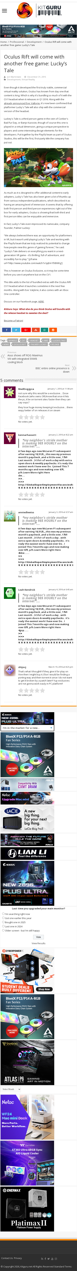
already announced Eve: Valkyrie (22, 103)
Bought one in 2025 (15, 922)
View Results (38, 943)
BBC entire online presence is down (52, 368)
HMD (46, 340)
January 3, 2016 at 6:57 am (61, 512)
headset (34, 340)
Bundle (13, 340)
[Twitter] (48, 1259)
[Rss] (42, 1259)
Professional (17, 41)
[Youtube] (52, 1259)
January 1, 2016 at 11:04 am (60, 388)
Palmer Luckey (39, 344)
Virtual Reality (28, 79)
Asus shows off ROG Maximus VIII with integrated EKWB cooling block (25, 357)
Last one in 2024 (13, 926)
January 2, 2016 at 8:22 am (61, 434)
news (6, 344)
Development (34, 41)
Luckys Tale (59, 340)
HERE (41, 301)
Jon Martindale (14, 76)
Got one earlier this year (18, 918)
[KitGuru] (38, 9)
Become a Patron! (13, 320)
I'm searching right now (17, 914)
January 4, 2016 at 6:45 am (61, 589)
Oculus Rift (20, 344)
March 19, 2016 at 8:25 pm (61, 666)
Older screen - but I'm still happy (22, 930)
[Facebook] (45, 1259)
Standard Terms (63, 1266)
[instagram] (55, 1259)
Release (55, 344)
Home (3, 41)
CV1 (23, 340)
